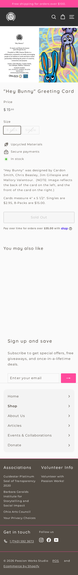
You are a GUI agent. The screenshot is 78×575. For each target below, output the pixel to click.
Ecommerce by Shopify (21, 566)
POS (55, 560)
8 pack (12, 130)
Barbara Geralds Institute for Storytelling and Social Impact (16, 498)
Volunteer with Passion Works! (52, 479)
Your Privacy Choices (20, 518)
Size (7, 122)
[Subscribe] (68, 378)
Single (30, 130)
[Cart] (63, 17)
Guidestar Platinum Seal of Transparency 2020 (20, 481)
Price (8, 102)
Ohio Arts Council (17, 511)
